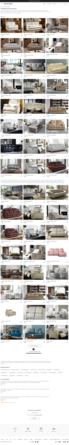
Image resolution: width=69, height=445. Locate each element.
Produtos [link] (44, 3)
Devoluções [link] (26, 439)
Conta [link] (14, 439)
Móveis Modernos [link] (57, 369)
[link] (8, 3)
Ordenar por (3, 16)
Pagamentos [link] (45, 439)
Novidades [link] (49, 3)
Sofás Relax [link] (8, 6)
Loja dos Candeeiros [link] (52, 372)
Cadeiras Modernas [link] (12, 372)
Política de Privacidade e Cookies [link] (55, 439)
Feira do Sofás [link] (20, 372)
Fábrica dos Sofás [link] (28, 372)
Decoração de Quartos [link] (15, 369)
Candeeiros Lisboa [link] (4, 375)
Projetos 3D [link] (54, 3)
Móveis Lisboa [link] (49, 369)
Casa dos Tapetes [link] (44, 372)
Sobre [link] (7, 439)
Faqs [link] (10, 439)
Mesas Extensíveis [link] (4, 372)
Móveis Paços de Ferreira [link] (5, 369)
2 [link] (35, 349)
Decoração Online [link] (33, 369)
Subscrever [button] (34, 418)
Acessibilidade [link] (20, 439)
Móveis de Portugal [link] (41, 369)
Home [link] (1, 6)
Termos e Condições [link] (65, 439)
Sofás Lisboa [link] (60, 372)
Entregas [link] (31, 439)
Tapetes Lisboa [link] (12, 375)
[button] (1, 3)
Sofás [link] (4, 6)
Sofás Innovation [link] (20, 375)
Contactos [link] (2, 439)
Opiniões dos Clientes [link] (38, 439)
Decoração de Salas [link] (25, 369)
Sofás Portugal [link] (35, 372)
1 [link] (33, 349)
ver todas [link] (26, 375)
